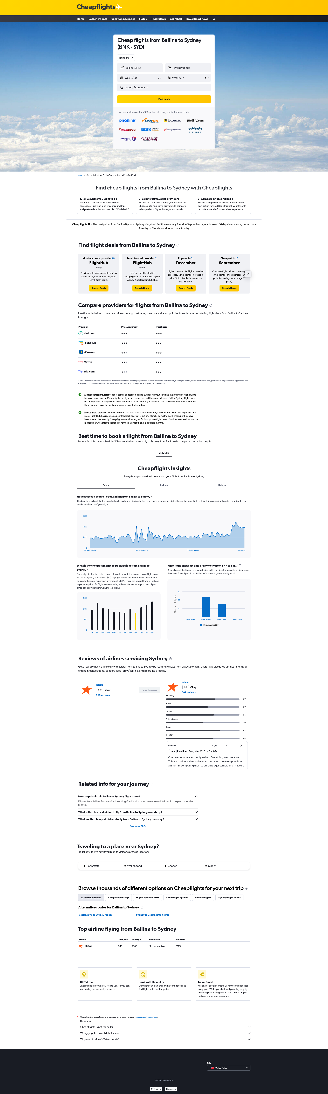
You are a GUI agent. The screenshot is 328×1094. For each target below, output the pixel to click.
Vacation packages (123, 18)
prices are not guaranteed (146, 1017)
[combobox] (126, 57)
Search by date (98, 18)
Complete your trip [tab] (118, 897)
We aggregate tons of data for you (99, 1033)
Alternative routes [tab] (91, 897)
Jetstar (99, 684)
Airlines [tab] (164, 485)
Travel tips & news (197, 18)
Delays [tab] (222, 485)
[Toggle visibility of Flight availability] (209, 625)
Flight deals (159, 18)
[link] (98, 288)
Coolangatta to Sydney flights (95, 914)
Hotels (143, 18)
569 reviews (103, 695)
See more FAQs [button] (138, 826)
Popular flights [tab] (203, 897)
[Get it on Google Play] (156, 1089)
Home (81, 18)
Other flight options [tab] (177, 897)
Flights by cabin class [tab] (147, 897)
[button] (138, 77)
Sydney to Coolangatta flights (152, 914)
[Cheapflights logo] (96, 7)
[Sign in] (214, 19)
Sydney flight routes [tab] (229, 897)
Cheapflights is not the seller (96, 1027)
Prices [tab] (106, 485)
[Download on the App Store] (171, 1089)
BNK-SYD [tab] (164, 452)
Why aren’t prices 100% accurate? (100, 1039)
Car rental (176, 18)
